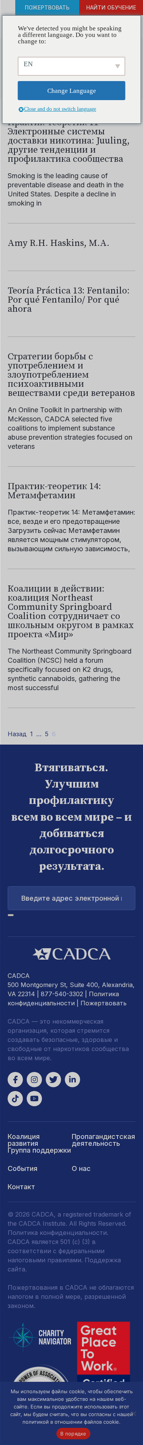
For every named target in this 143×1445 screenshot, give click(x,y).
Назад (17, 734)
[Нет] (133, 1413)
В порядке (73, 1434)
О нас (81, 1168)
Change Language (71, 90)
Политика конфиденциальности (57, 1232)
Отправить (11, 915)
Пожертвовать (47, 7)
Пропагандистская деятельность (103, 1139)
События (22, 1168)
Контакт (21, 1187)
